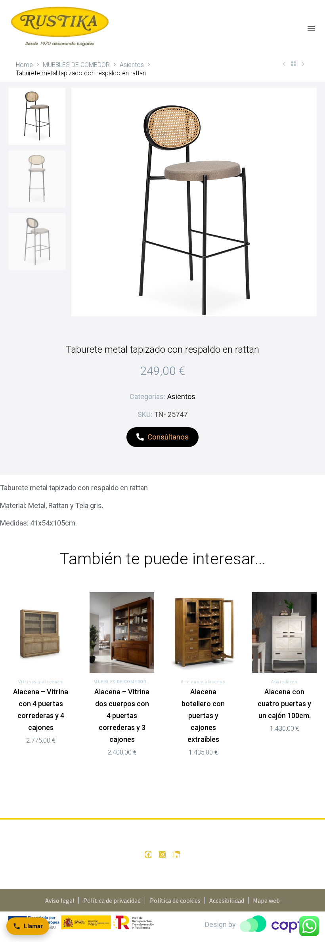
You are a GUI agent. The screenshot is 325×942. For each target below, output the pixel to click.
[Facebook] (148, 854)
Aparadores (284, 682)
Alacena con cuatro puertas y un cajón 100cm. (284, 704)
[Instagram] (162, 854)
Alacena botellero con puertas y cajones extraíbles (203, 715)
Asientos (132, 65)
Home (24, 65)
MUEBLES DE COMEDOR (76, 65)
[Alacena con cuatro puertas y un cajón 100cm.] (284, 632)
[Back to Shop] (293, 64)
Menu (311, 28)
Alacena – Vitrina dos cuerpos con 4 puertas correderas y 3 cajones (121, 715)
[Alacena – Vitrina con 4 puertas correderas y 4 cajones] (40, 632)
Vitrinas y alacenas (40, 682)
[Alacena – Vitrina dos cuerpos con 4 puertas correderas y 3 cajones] (122, 632)
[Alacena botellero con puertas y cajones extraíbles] (203, 632)
